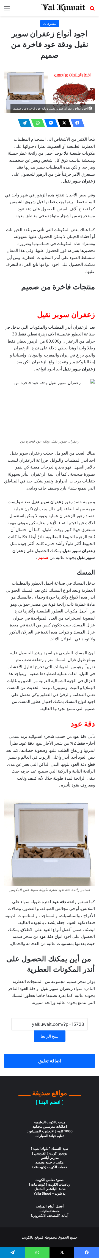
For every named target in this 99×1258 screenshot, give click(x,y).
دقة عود (83, 723)
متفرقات (49, 23)
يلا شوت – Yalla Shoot (49, 1193)
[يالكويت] (63, 8)
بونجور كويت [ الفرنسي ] (49, 1153)
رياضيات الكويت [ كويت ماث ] (49, 1184)
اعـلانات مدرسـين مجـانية (49, 1126)
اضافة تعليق (49, 1060)
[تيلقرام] (23, 123)
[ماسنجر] (49, 123)
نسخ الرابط (50, 1036)
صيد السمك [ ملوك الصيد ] (49, 1149)
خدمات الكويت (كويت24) (49, 1167)
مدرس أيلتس (50, 1158)
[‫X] (62, 123)
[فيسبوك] (75, 123)
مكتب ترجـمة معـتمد (49, 1162)
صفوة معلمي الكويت (49, 1180)
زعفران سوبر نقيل (66, 314)
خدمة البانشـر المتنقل (50, 1189)
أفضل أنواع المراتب (50, 1206)
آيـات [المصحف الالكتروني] (49, 1215)
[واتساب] (36, 123)
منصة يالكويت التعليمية (49, 1122)
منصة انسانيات (49, 1211)
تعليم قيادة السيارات (49, 1136)
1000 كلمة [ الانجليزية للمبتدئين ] (49, 1131)
